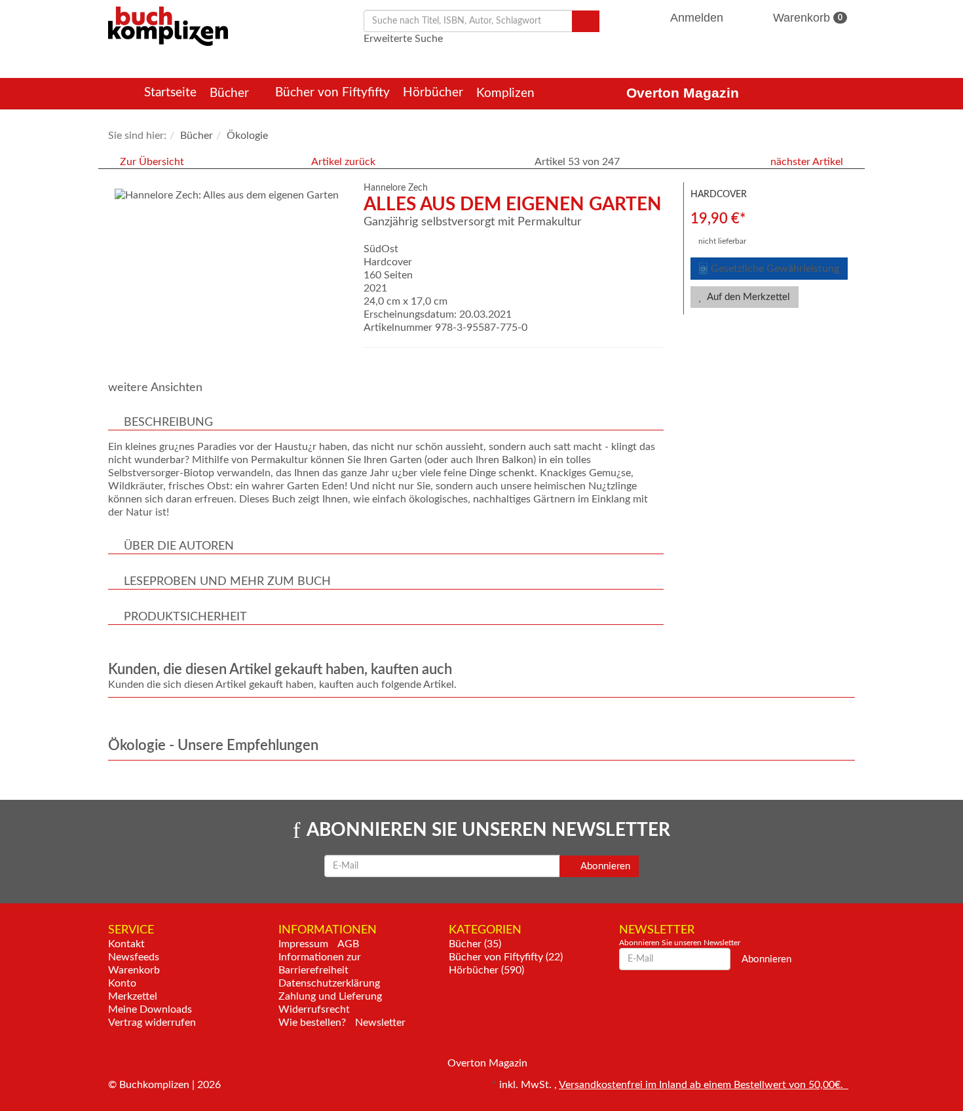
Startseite (170, 92)
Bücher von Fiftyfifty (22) (506, 957)
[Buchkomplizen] (168, 25)
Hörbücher (433, 92)
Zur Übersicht (152, 162)
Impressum (303, 944)
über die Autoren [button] (179, 546)
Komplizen (507, 93)
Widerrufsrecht (314, 1009)
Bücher (231, 93)
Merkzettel (132, 996)
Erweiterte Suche (403, 38)
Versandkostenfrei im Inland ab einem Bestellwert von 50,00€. (703, 1085)
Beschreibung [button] (168, 422)
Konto (122, 983)
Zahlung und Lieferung (330, 996)
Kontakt (126, 944)
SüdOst (381, 249)
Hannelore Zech (396, 188)
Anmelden (697, 17)
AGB (348, 944)
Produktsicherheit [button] (185, 617)
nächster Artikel (808, 162)
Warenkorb (806, 17)
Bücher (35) (475, 944)
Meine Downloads (150, 1009)
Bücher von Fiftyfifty (332, 92)
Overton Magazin (682, 92)
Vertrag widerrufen (152, 1022)
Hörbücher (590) (486, 970)
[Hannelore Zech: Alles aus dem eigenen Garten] (229, 195)
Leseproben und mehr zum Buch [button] (227, 582)
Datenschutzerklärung (329, 983)
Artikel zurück (343, 162)
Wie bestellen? (312, 1022)
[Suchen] (585, 21)
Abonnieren (604, 866)
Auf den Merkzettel (747, 297)
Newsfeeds (133, 957)
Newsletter (380, 1022)
